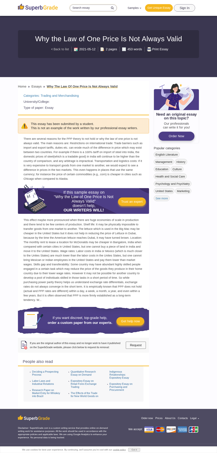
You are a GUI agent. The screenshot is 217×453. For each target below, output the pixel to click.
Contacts (183, 418)
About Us (170, 418)
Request (136, 345)
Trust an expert (132, 201)
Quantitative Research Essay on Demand (83, 373)
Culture (177, 169)
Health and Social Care (170, 176)
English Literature (167, 154)
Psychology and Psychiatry (173, 183)
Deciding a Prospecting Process (45, 373)
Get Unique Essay (158, 7)
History (180, 162)
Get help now (130, 321)
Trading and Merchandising (60, 95)
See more (162, 198)
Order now (147, 418)
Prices (159, 418)
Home (22, 86)
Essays (37, 86)
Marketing (183, 191)
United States (164, 191)
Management (164, 162)
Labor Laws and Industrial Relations (43, 382)
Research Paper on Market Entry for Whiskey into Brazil (46, 393)
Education (162, 169)
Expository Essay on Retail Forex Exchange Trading (84, 384)
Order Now (176, 136)
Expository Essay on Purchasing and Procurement (120, 387)
